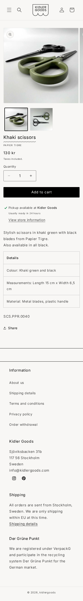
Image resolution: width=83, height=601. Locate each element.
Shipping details (22, 393)
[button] (9, 10)
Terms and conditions (26, 403)
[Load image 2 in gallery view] (41, 119)
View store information (27, 220)
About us (16, 383)
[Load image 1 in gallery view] (16, 119)
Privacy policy (20, 414)
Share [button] (13, 328)
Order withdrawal (23, 424)
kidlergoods (47, 592)
